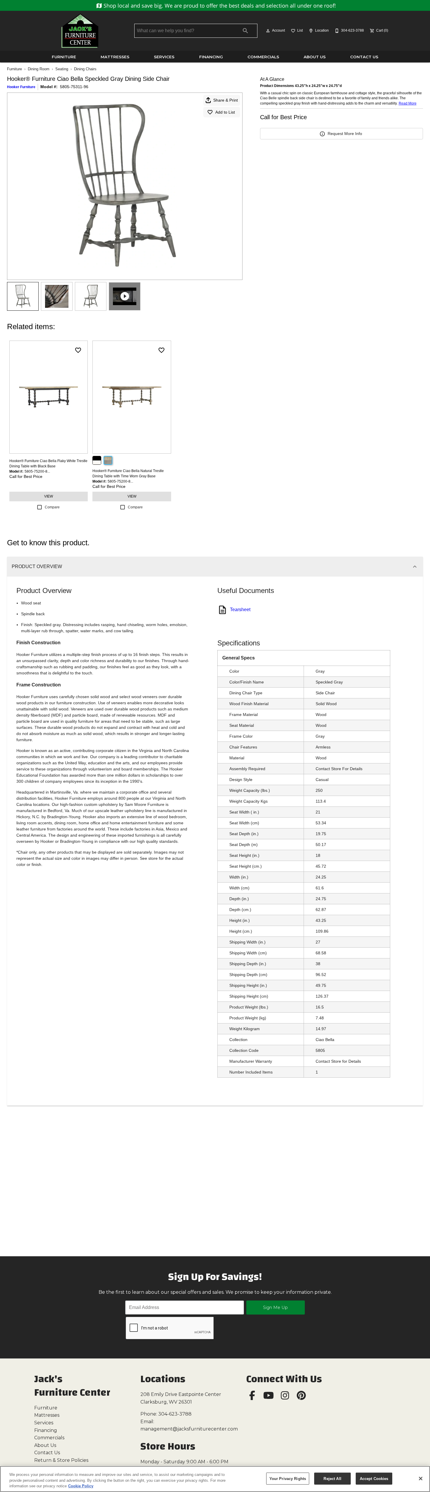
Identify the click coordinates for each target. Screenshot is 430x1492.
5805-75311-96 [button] (74, 86)
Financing (211, 56)
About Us (315, 56)
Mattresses (115, 56)
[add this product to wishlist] (78, 350)
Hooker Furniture (21, 87)
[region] (215, 1479)
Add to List (225, 112)
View (48, 496)
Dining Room (38, 69)
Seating (61, 69)
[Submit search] (245, 30)
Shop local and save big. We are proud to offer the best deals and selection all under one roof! (219, 5)
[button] (267, 30)
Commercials (263, 56)
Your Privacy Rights (287, 1478)
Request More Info (345, 133)
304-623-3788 (175, 1414)
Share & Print (225, 100)
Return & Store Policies (61, 1460)
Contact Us (364, 56)
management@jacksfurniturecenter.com (189, 1429)
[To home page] (80, 30)
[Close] (420, 1478)
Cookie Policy (80, 1486)
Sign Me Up (275, 1307)
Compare (52, 507)
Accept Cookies (374, 1478)
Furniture (64, 56)
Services (164, 56)
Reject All (332, 1478)
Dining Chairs (85, 69)
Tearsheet (240, 609)
